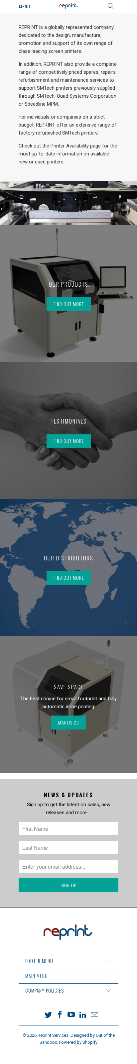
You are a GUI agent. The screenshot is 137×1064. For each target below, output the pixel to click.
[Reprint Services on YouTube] (71, 1015)
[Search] (110, 6)
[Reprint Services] (68, 6)
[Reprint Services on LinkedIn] (83, 1015)
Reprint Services (53, 1035)
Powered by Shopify (78, 1042)
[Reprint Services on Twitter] (49, 1015)
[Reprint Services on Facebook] (60, 1015)
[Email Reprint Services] (95, 1015)
